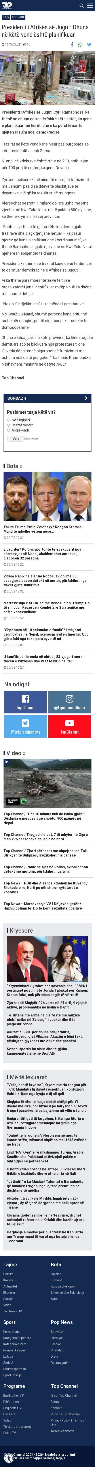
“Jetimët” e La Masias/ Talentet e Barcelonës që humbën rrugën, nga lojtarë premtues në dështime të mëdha (45, 1186)
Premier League (14, 1350)
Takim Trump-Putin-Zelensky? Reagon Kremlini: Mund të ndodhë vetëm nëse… (43, 532)
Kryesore (21, 930)
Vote (16, 438)
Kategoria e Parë (15, 1344)
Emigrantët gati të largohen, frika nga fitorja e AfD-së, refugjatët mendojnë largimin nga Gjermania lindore (45, 1123)
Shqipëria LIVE (13, 1408)
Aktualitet (10, 1286)
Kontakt (56, 1408)
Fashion (56, 1344)
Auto (54, 1299)
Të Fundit (18, 17)
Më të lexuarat (28, 1077)
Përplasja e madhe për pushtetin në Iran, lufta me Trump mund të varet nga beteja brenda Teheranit (45, 1236)
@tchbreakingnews (25, 732)
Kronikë (8, 1280)
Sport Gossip (12, 1375)
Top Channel (25, 707)
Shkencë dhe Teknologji (67, 1292)
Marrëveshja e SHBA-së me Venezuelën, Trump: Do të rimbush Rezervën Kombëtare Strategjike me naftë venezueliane (47, 610)
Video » (16, 753)
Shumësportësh (14, 1369)
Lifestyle (57, 1338)
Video (7, 1305)
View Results (32, 438)
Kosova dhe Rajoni (63, 1286)
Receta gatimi (60, 1363)
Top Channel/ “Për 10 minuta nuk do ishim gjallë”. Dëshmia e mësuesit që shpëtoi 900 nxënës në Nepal (44, 818)
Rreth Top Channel (64, 1395)
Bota (6, 17)
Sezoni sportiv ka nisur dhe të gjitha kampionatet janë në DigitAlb (37, 1051)
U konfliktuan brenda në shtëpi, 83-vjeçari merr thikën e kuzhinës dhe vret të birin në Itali (43, 662)
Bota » (14, 466)
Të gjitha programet (17, 1426)
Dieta (54, 1356)
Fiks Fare (9, 1414)
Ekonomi (9, 1292)
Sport (9, 1322)
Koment (56, 1280)
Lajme (10, 1264)
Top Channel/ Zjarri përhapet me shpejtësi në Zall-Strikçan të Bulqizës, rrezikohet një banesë (46, 853)
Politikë (8, 1274)
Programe (14, 1386)
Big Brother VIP (13, 1395)
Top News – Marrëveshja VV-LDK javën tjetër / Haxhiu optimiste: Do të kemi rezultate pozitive (43, 906)
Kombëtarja (11, 1331)
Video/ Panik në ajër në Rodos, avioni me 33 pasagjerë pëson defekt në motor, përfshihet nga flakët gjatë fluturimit (45, 583)
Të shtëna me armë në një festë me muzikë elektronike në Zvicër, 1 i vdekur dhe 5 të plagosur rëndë (43, 1019)
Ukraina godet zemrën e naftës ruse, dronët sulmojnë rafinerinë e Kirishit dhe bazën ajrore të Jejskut (46, 1219)
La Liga (8, 1356)
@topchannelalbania (69, 707)
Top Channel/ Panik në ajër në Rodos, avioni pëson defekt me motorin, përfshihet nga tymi (46, 869)
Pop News (62, 1322)
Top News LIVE (13, 1311)
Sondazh (16, 398)
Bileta (55, 1402)
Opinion (56, 1274)
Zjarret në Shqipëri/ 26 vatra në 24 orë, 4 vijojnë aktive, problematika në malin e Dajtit (47, 1005)
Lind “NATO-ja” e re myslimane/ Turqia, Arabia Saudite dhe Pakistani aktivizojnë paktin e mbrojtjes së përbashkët (45, 1156)
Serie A (8, 1363)
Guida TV (9, 1433)
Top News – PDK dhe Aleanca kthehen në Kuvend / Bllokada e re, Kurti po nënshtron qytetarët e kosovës (46, 887)
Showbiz (57, 1331)
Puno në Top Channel (65, 1414)
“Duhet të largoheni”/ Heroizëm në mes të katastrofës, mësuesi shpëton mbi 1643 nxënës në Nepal (46, 1139)
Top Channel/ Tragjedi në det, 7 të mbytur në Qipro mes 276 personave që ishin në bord (46, 837)
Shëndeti (57, 1350)
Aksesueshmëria (62, 1431)
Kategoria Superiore (17, 1338)
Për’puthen (11, 1402)
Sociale (8, 1299)
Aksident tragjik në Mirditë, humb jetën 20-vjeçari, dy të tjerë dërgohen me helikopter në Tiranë (45, 1202)
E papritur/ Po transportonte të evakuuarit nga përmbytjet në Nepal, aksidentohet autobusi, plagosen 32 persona (42, 556)
